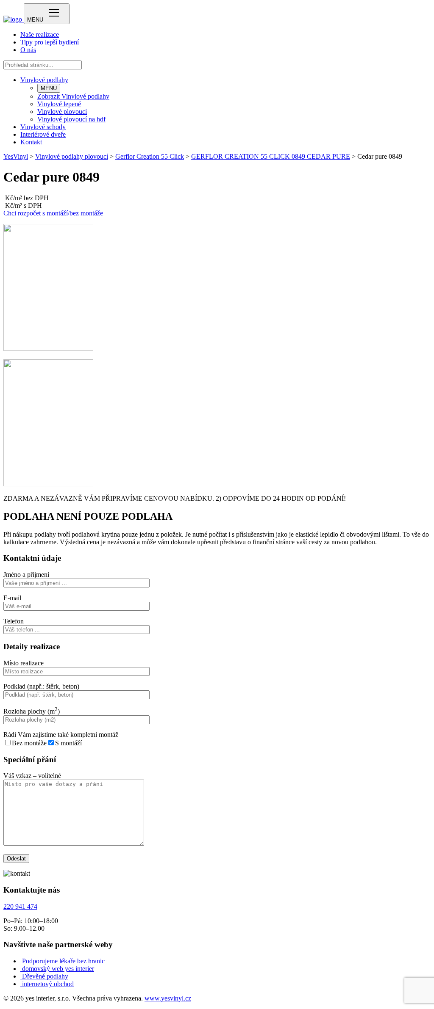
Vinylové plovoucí (62, 111)
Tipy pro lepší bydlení (49, 42)
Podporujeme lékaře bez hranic (63, 961)
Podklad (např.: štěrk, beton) (41, 686)
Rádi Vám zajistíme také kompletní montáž (60, 734)
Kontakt (31, 142)
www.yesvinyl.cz (168, 998)
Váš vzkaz (32, 775)
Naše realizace (39, 34)
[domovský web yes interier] (21, 968)
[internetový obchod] (21, 983)
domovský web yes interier (58, 968)
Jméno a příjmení (26, 574)
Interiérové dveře (43, 134)
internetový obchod (48, 983)
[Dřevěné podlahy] (21, 976)
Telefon (13, 621)
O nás (28, 49)
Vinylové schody (43, 126)
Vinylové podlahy (44, 79)
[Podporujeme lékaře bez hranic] (21, 961)
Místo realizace (23, 663)
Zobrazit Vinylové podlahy (73, 96)
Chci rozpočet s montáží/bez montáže (53, 213)
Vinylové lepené (59, 104)
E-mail (12, 597)
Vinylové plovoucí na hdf (71, 119)
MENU (49, 88)
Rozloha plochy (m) (31, 711)
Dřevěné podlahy (45, 976)
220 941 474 (20, 906)
